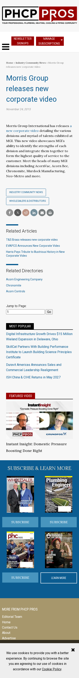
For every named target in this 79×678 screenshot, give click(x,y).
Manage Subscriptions (49, 41)
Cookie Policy (51, 669)
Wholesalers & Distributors (27, 201)
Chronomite (13, 285)
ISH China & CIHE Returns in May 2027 (33, 377)
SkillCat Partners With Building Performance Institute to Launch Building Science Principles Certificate (39, 352)
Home (9, 62)
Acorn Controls (15, 291)
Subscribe (20, 522)
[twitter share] (17, 213)
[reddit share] (25, 213)
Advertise (9, 638)
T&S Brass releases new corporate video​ (32, 239)
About (6, 633)
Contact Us (9, 627)
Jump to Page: (16, 306)
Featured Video (20, 396)
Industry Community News (31, 62)
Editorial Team (12, 617)
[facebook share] (9, 213)
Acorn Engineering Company (24, 279)
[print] (50, 213)
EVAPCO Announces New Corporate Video (33, 245)
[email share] (42, 213)
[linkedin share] (33, 213)
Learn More (58, 578)
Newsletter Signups (23, 41)
